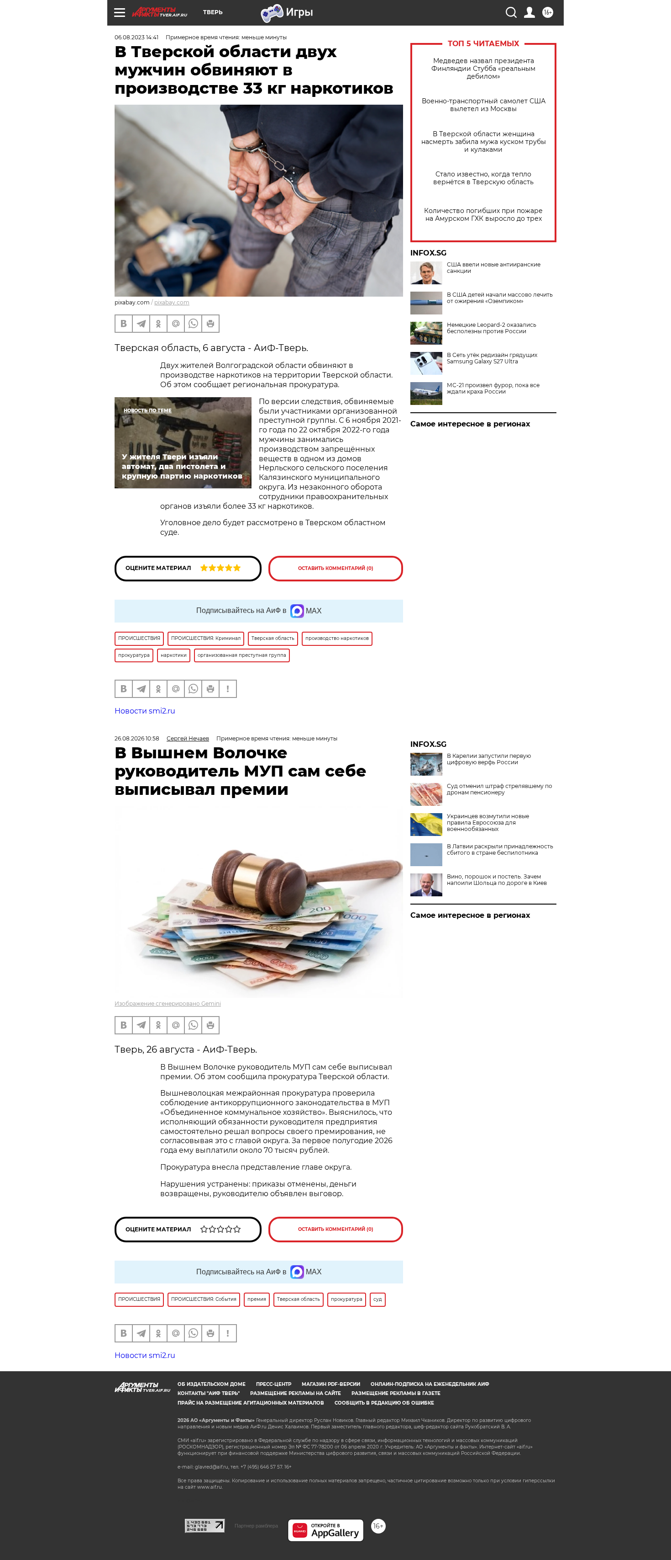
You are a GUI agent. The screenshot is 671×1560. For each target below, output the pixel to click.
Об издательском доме (212, 1384)
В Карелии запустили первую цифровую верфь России (489, 759)
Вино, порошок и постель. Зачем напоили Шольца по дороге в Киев (497, 879)
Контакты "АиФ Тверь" (209, 1393)
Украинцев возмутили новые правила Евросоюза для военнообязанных (488, 822)
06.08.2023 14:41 (136, 37)
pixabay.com (171, 302)
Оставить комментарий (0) (335, 568)
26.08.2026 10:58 (137, 738)
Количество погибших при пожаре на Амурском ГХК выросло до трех (483, 215)
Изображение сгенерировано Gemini (168, 1003)
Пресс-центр (273, 1384)
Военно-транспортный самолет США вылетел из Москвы (483, 105)
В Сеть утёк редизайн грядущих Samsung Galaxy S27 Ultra (492, 358)
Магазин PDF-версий (331, 1384)
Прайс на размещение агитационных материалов (251, 1403)
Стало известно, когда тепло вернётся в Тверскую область (483, 178)
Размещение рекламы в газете (395, 1393)
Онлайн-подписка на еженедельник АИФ (430, 1384)
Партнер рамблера (256, 1525)
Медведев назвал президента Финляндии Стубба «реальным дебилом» (483, 68)
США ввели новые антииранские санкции (493, 267)
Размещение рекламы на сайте (295, 1393)
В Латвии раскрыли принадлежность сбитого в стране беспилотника (500, 849)
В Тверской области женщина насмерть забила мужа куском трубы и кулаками (483, 142)
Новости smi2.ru (145, 711)
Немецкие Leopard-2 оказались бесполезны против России (491, 328)
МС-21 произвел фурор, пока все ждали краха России (493, 388)
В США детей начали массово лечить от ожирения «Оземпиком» (500, 298)
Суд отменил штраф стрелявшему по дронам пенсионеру (499, 789)
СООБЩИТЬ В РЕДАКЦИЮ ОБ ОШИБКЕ (384, 1403)
